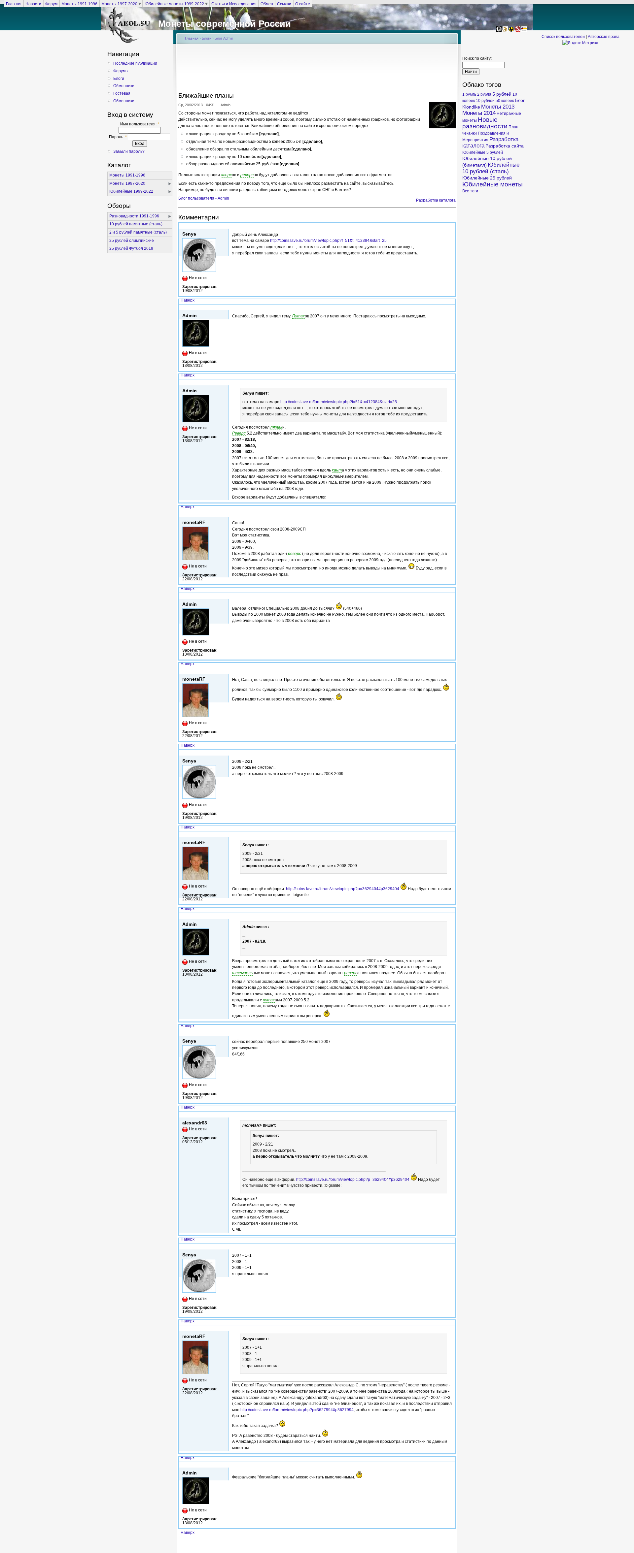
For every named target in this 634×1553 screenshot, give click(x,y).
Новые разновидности (485, 123)
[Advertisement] (317, 70)
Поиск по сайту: (477, 58)
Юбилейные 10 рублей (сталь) (490, 168)
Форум (51, 3)
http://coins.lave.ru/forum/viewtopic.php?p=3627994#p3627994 (297, 1409)
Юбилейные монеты (492, 184)
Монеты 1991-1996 (79, 3)
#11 (450, 1114)
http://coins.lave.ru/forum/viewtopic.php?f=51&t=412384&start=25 (328, 240)
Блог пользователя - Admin (203, 198)
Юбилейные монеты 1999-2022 (174, 3)
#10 (449, 1032)
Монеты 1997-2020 (119, 3)
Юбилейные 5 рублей (482, 152)
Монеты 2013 (497, 107)
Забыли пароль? (129, 151)
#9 (451, 915)
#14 (449, 1464)
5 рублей (501, 94)
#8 (451, 834)
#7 (451, 752)
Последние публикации (135, 63)
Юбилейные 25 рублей (487, 177)
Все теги (470, 191)
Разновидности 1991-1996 (134, 216)
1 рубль (469, 94)
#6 (451, 670)
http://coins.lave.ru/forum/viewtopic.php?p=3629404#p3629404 (342, 889)
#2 (451, 307)
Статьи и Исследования (234, 3)
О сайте (302, 3)
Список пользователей (563, 36)
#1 (451, 225)
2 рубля (484, 94)
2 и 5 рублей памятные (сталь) (138, 232)
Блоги (118, 78)
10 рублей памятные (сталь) (135, 224)
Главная (13, 3)
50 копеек (505, 100)
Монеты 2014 (479, 113)
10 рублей (485, 100)
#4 (451, 513)
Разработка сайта (504, 145)
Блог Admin (224, 38)
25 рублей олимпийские (131, 240)
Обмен (267, 3)
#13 (449, 1328)
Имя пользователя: (139, 124)
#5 (451, 595)
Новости (33, 3)
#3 (451, 382)
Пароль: (118, 137)
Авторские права (603, 36)
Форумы (120, 71)
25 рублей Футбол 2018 (131, 248)
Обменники (123, 85)
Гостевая (121, 93)
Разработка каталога (436, 200)
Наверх (187, 300)
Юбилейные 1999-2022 (131, 191)
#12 (449, 1246)
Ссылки (284, 3)
